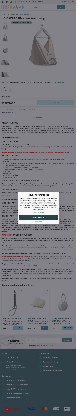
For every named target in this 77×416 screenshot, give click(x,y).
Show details (38, 221)
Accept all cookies (38, 217)
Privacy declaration (38, 212)
